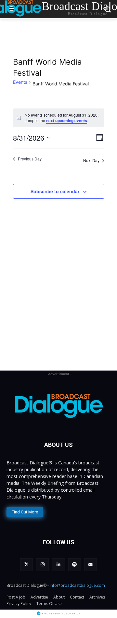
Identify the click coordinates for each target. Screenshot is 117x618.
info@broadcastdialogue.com (77, 585)
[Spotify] (74, 564)
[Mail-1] (90, 564)
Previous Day (30, 158)
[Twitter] (26, 564)
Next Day (91, 160)
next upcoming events (66, 120)
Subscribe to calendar (55, 191)
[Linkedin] (58, 564)
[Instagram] (42, 564)
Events (20, 82)
